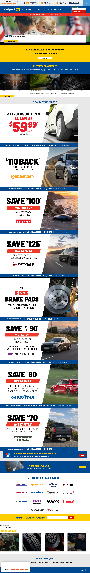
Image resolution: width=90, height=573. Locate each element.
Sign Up (70, 517)
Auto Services (29, 9)
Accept (24, 569)
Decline (15, 569)
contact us (69, 562)
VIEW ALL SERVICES (45, 58)
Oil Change (38, 9)
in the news (55, 562)
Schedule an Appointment (78, 11)
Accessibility (53, 569)
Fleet (65, 9)
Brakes (44, 9)
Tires (22, 9)
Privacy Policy (40, 569)
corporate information (31, 562)
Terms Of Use (47, 569)
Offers (50, 9)
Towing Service (58, 9)
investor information (44, 562)
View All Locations (11, 41)
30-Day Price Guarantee (46, 91)
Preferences (7, 569)
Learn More (81, 455)
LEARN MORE (7, 96)
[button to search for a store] (85, 9)
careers (61, 562)
